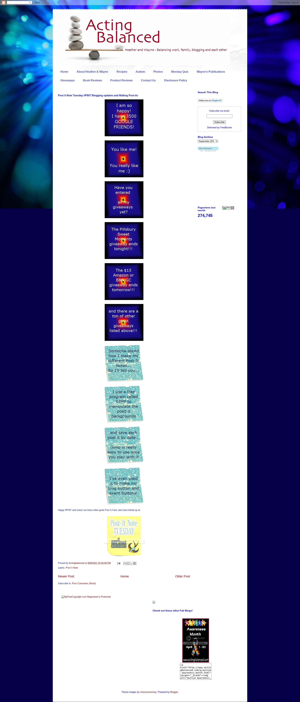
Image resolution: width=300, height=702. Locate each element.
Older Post (182, 576)
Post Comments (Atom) (84, 583)
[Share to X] (131, 563)
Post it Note (72, 567)
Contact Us (148, 80)
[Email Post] (118, 563)
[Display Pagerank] (228, 209)
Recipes (121, 71)
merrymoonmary (148, 692)
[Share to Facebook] (134, 563)
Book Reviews (92, 80)
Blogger (174, 692)
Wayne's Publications (211, 71)
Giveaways (67, 80)
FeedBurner (226, 127)
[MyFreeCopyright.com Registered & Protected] (86, 596)
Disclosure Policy (175, 80)
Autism (140, 71)
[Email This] (125, 563)
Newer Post (66, 576)
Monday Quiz (179, 71)
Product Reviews (121, 80)
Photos (158, 71)
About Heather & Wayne (92, 71)
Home (64, 71)
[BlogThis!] (128, 563)
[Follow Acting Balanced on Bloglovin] (210, 101)
